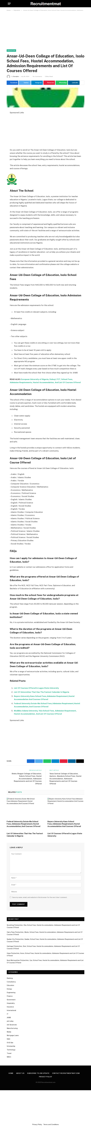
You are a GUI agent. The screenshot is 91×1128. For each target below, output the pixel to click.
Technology (11, 1050)
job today (10, 1021)
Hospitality (11, 1003)
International (11, 1010)
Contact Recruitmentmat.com (66, 1073)
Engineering (11, 992)
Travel (9, 1053)
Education (11, 50)
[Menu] (9, 3)
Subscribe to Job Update (38, 1073)
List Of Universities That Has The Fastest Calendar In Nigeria (41, 692)
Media (9, 1032)
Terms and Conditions (51, 1124)
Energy (9, 989)
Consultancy (11, 982)
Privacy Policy (45, 1077)
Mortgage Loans (13, 1035)
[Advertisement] (45, 29)
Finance (10, 996)
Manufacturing (12, 1028)
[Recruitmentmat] (45, 3)
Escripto (16, 76)
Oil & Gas (10, 1042)
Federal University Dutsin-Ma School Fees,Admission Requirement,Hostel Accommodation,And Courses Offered (23, 824)
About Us (20, 1073)
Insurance (10, 1007)
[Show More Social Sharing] (82, 83)
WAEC (9, 1057)
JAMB (9, 1017)
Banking (10, 978)
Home (11, 1073)
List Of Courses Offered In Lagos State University (36, 688)
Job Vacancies (12, 1025)
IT (7, 1014)
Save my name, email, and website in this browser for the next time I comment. (39, 897)
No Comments (37, 76)
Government (11, 1000)
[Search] (82, 3)
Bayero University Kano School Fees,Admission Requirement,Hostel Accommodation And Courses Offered (64, 824)
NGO (8, 1039)
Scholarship (11, 1046)
